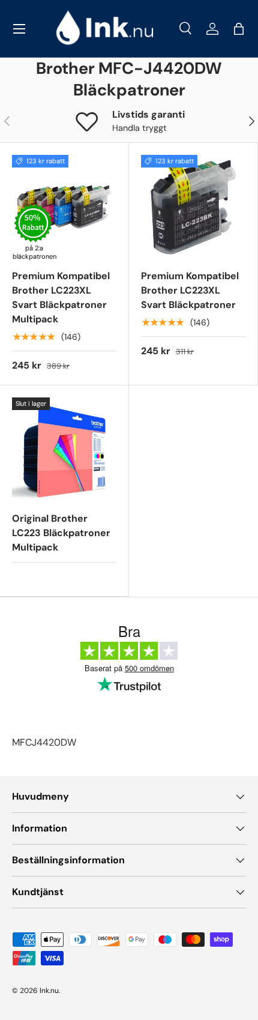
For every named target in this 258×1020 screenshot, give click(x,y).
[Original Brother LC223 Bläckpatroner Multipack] (64, 449)
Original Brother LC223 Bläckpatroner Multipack (61, 533)
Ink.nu (49, 990)
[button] (239, 29)
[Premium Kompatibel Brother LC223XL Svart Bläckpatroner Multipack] (64, 207)
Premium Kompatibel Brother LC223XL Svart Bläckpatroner (190, 290)
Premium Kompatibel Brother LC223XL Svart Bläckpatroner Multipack (61, 297)
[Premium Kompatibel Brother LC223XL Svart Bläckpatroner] (193, 207)
